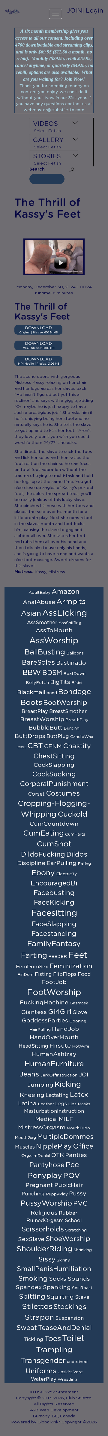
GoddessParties (45, 1021)
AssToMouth (54, 630)
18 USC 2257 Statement (54, 1392)
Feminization (71, 966)
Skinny (63, 1260)
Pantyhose (46, 1165)
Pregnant (39, 1185)
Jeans (29, 1074)
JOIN (74, 11)
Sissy (47, 1259)
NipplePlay (54, 1146)
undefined (77, 1362)
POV (71, 1175)
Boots (31, 702)
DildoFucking (43, 854)
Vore (78, 1372)
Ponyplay (45, 1175)
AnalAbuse (39, 602)
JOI (83, 1075)
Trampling (54, 1350)
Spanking (57, 1287)
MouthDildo (78, 1128)
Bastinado (71, 663)
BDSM (52, 672)
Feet (77, 955)
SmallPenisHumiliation (54, 1269)
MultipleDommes (65, 1137)
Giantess (34, 1012)
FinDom (25, 975)
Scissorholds (43, 1229)
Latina (27, 1104)
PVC (80, 1203)
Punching (33, 1194)
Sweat (26, 1328)
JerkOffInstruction (58, 1075)
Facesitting (54, 913)
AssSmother (42, 622)
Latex (79, 1094)
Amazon (66, 591)
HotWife (80, 1046)
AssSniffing (69, 623)
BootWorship (65, 703)
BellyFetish (37, 683)
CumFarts (75, 834)
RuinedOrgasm (45, 1220)
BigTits (60, 682)
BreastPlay (35, 711)
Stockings (69, 1307)
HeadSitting (33, 1046)
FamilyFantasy (54, 944)
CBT (35, 746)
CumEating (43, 833)
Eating (84, 864)
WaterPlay (43, 1379)
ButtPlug (57, 736)
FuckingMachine (44, 1003)
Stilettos (37, 1306)
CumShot (54, 844)
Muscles (25, 1147)
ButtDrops (30, 736)
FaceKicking (54, 902)
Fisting (43, 974)
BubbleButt (45, 728)
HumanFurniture (54, 1064)
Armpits (71, 602)
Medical (46, 1119)
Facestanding (54, 934)
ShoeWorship (68, 1239)
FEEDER (57, 957)
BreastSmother (68, 711)
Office (83, 1146)
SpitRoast (82, 1288)
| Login (92, 11)
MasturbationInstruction (54, 1111)
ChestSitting (54, 756)
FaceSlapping (54, 924)
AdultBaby (39, 592)
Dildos (76, 854)
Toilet (73, 1338)
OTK (57, 1155)
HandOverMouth (54, 1037)
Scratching (76, 1230)
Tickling (33, 1339)
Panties (76, 1155)
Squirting (60, 1297)
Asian (31, 613)
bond (51, 693)
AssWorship (54, 641)
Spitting (32, 1296)
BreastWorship (42, 719)
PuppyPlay (57, 1194)
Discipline (31, 863)
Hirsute (60, 1046)
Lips (72, 1104)
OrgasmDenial (35, 1156)
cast (21, 747)
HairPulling (40, 1030)
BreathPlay (76, 720)
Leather (46, 1104)
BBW (31, 672)
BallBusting (45, 652)
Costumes (63, 793)
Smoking (33, 1278)
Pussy (77, 1194)
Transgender (43, 1361)
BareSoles (38, 662)
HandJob (65, 1029)
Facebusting (54, 893)
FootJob (54, 982)
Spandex (29, 1287)
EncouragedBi (54, 883)
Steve (82, 1297)
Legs (61, 1103)
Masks (84, 1104)
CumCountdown (54, 824)
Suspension (69, 1318)
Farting (34, 955)
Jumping (40, 1085)
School (73, 1220)
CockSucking (54, 774)
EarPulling (61, 863)
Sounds (79, 1279)
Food (84, 974)
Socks (57, 1279)
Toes (52, 1339)
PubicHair (68, 1185)
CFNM (53, 746)
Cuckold (72, 814)
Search (37, 169)
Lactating (57, 1095)
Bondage (74, 692)
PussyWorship (46, 1203)
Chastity (77, 746)
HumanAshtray (54, 1054)
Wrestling (67, 1379)
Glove (80, 1012)
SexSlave (31, 1239)
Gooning (77, 1021)
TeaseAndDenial (65, 1328)
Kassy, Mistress (49, 572)
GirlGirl (59, 1012)
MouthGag (25, 1138)
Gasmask (79, 1003)
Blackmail (31, 692)
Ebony (43, 873)
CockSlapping (54, 765)
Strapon (39, 1317)
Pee (72, 1165)
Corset (36, 794)
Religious (44, 1213)
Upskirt (65, 1372)
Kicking (68, 1084)
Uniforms (41, 1371)
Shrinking (83, 1250)
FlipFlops (64, 974)
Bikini (76, 683)
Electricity (66, 874)
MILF (66, 1119)
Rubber (68, 1213)
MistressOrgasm (41, 1128)
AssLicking (64, 613)
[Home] (12, 12)
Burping (72, 728)
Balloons (75, 653)
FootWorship (54, 992)
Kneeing (32, 1095)
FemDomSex (32, 966)
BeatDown (74, 674)
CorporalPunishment (54, 784)
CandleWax (81, 737)
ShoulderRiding (44, 1249)
